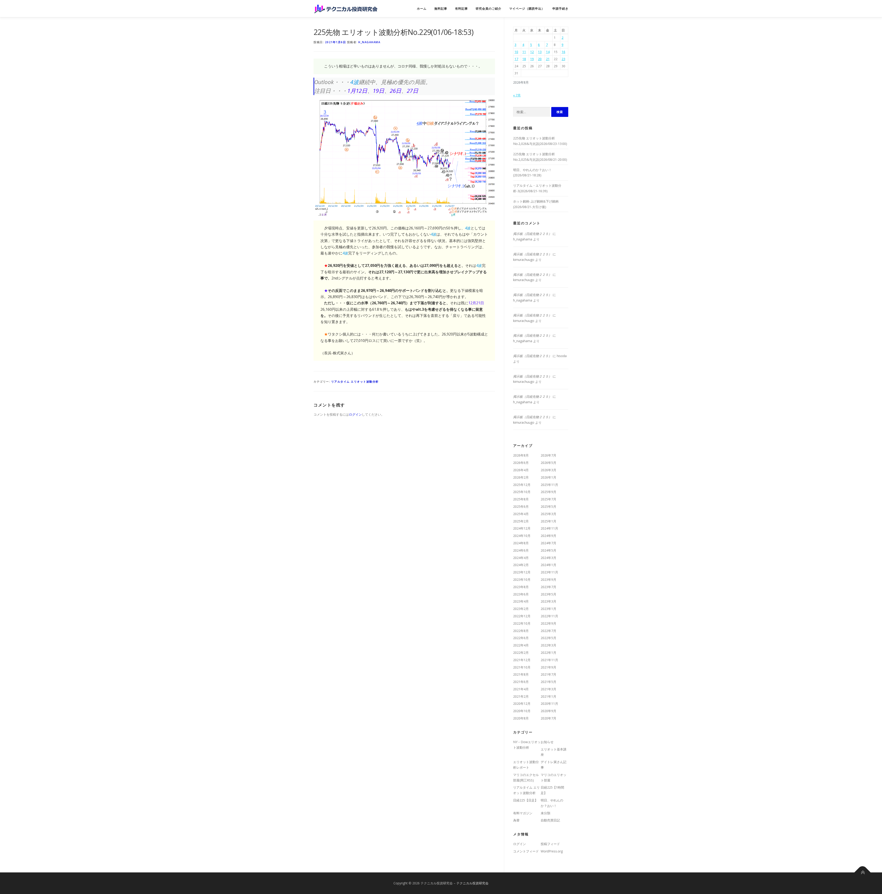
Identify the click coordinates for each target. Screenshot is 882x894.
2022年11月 (549, 616)
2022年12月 (522, 616)
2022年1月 (548, 652)
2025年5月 (548, 506)
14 (548, 52)
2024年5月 (548, 550)
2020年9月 (548, 711)
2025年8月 (521, 499)
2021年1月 (548, 696)
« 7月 (517, 95)
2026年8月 (521, 455)
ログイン (355, 414)
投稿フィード (550, 844)
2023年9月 (548, 579)
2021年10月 (522, 667)
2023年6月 (521, 594)
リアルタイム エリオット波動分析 (355, 382)
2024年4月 (521, 558)
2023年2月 (521, 608)
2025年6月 (521, 506)
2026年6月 (521, 462)
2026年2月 (521, 477)
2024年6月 (521, 550)
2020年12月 (522, 703)
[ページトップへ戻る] (862, 872)
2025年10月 (522, 492)
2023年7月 (548, 587)
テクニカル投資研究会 (472, 883)
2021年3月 (548, 689)
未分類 (545, 813)
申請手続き (560, 8)
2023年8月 (521, 587)
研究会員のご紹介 (488, 8)
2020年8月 (521, 718)
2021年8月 (521, 674)
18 (524, 59)
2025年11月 (549, 484)
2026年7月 (548, 455)
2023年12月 (522, 572)
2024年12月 (522, 528)
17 (516, 59)
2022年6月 (521, 638)
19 (532, 59)
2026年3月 (548, 470)
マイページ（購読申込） (527, 8)
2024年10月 (522, 535)
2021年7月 (548, 674)
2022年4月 (521, 645)
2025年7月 (548, 499)
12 (532, 52)
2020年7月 (548, 718)
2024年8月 (521, 543)
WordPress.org (552, 851)
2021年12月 (522, 660)
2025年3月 (548, 514)
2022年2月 (521, 652)
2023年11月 (549, 572)
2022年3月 (548, 645)
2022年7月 (548, 631)
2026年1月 (548, 477)
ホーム (422, 8)
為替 (516, 820)
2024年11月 (549, 528)
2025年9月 (548, 492)
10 (516, 52)
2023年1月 (548, 608)
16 (563, 52)
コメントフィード (526, 851)
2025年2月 (521, 521)
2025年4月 (521, 514)
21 (548, 59)
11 (524, 52)
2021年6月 (521, 682)
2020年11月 (549, 703)
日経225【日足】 (525, 800)
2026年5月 (548, 462)
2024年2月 (521, 565)
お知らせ (547, 742)
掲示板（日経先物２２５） (532, 233)
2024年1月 (548, 565)
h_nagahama (369, 42)
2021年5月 (548, 682)
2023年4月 (521, 601)
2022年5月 (548, 638)
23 (563, 59)
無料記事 (440, 8)
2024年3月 (548, 558)
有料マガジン (522, 813)
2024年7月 (548, 543)
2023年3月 (548, 601)
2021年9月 (548, 667)
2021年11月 (549, 660)
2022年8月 (521, 631)
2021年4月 (521, 689)
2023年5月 (548, 594)
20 (540, 59)
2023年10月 (522, 579)
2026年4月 (521, 470)
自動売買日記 (550, 820)
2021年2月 (521, 696)
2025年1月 (548, 521)
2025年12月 (522, 484)
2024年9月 (548, 535)
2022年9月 (548, 623)
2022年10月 (522, 623)
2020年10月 (522, 711)
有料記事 (461, 8)
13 (540, 52)
